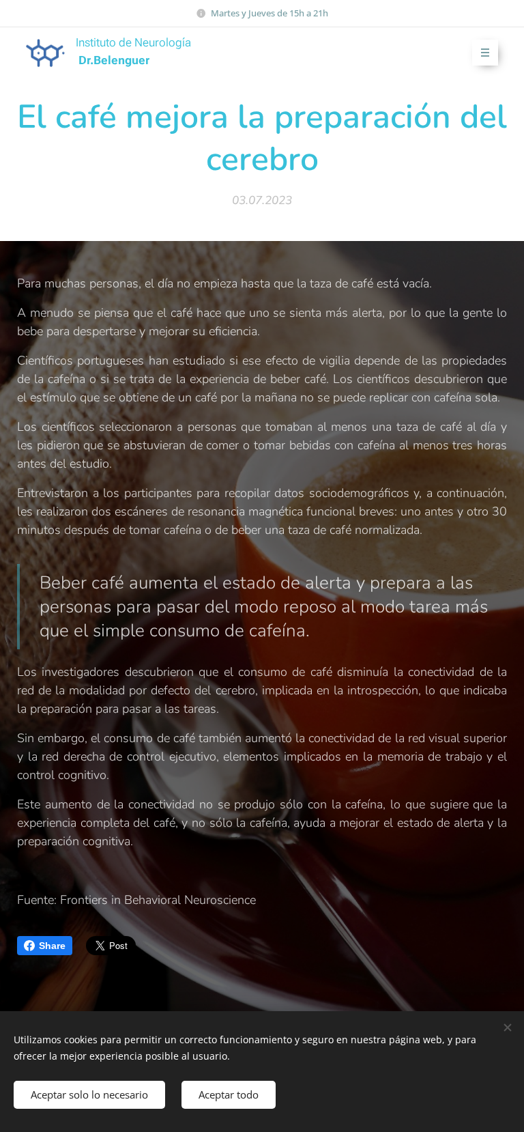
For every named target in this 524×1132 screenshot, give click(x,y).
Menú (485, 53)
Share (52, 945)
